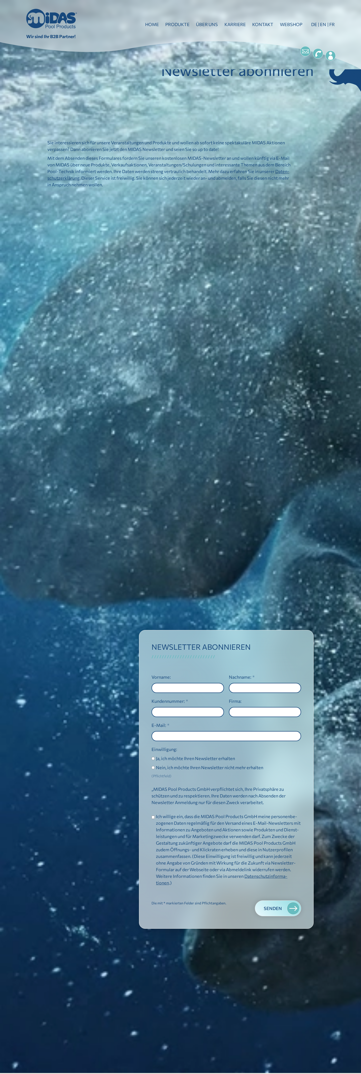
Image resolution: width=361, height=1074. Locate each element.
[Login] (330, 56)
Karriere (235, 24)
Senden (273, 908)
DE (314, 24)
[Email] (305, 51)
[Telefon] (318, 53)
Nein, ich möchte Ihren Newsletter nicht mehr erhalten (209, 767)
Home (152, 24)
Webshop (291, 24)
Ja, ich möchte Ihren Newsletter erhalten (195, 758)
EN (323, 24)
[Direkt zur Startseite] (51, 18)
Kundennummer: (168, 701)
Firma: (235, 701)
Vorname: (161, 676)
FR (332, 24)
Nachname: (240, 676)
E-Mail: (159, 725)
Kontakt (262, 24)
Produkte (177, 24)
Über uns (207, 24)
